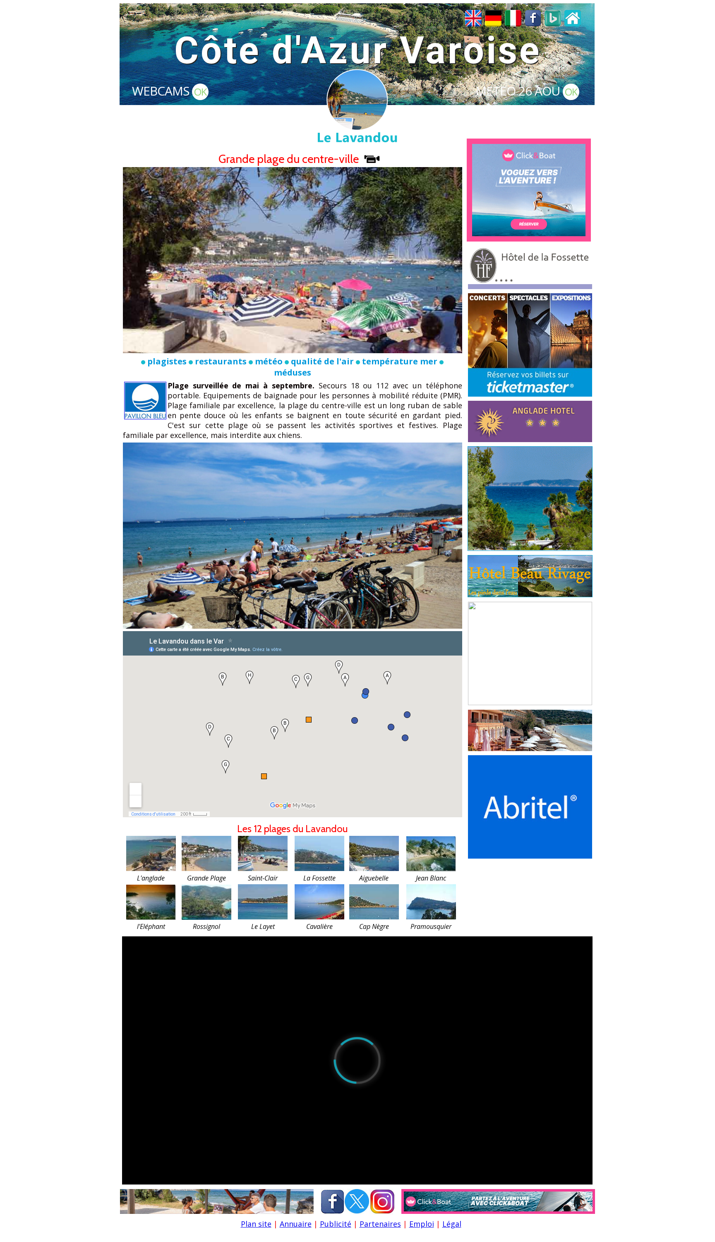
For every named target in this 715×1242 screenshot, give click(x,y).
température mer (399, 361)
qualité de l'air (322, 361)
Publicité (335, 1224)
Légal (451, 1224)
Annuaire (296, 1224)
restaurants (221, 361)
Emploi (421, 1224)
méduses (292, 372)
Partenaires (380, 1224)
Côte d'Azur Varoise (357, 50)
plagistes (167, 361)
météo (269, 361)
